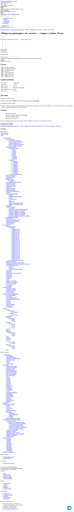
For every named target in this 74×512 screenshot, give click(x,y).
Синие (8, 391)
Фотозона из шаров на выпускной (17, 427)
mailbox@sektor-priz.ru (12, 508)
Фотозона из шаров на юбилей (16, 426)
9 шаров (14, 154)
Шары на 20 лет (16, 252)
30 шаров (14, 158)
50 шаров (8, 441)
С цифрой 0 (15, 173)
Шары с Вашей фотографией (16, 203)
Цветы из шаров (7, 287)
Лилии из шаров (10, 292)
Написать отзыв (4, 132)
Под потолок (9, 218)
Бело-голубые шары (11, 372)
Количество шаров (13, 148)
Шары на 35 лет (16, 256)
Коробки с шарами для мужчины (17, 213)
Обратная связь (7, 497)
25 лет (13, 348)
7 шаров (14, 152)
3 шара (13, 149)
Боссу (7, 349)
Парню (8, 344)
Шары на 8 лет (15, 238)
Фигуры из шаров (7, 478)
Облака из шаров (10, 177)
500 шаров (8, 447)
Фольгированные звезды (15, 196)
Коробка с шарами (10, 206)
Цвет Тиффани (10, 396)
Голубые (8, 378)
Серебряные (9, 389)
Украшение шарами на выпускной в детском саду (18, 264)
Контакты (5, 23)
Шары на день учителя (12, 282)
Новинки (5, 487)
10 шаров (14, 156)
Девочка (11, 266)
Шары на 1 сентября (11, 280)
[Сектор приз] (4, 1)
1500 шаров (9, 449)
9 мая (7, 279)
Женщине (8, 331)
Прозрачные (9, 385)
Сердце (11, 197)
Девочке (11, 313)
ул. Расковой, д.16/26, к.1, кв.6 (8, 103)
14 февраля (9, 275)
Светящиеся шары (10, 186)
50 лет (13, 321)
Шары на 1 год (15, 229)
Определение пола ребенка (16, 269)
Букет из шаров (10, 139)
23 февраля (9, 277)
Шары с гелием (7, 138)
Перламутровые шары (11, 366)
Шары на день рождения (18, 29)
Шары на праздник (6, 29)
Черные (8, 397)
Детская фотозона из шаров (16, 424)
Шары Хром (9, 178)
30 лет (13, 319)
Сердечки (8, 187)
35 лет (13, 327)
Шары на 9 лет (15, 239)
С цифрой (11, 160)
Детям (7, 309)
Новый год (9, 286)
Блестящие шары (10, 369)
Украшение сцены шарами (12, 432)
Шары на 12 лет (16, 243)
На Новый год (9, 305)
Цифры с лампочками (11, 435)
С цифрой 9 (15, 171)
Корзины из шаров (11, 288)
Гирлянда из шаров (11, 431)
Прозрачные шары (10, 190)
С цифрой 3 (15, 164)
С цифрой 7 (15, 169)
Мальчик (11, 267)
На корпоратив (10, 436)
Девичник (8, 271)
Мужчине (8, 301)
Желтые (8, 379)
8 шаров (14, 153)
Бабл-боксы (12, 208)
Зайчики (11, 415)
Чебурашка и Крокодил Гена (13, 358)
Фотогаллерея (6, 483)
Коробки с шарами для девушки (17, 214)
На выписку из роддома (12, 265)
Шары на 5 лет (15, 234)
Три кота (8, 361)
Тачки (7, 362)
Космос (8, 406)
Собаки (11, 417)
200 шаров (8, 444)
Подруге (8, 329)
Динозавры (12, 413)
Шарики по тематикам (9, 404)
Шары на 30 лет (16, 254)
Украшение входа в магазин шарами (15, 434)
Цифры (11, 195)
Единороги (9, 408)
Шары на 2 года (16, 230)
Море (7, 409)
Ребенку (8, 300)
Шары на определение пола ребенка (15, 262)
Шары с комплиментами (12, 221)
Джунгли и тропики (11, 410)
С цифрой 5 (15, 166)
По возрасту (12, 227)
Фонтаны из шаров (11, 147)
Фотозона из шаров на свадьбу (16, 422)
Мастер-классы (7, 458)
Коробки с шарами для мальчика (17, 210)
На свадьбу (9, 270)
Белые (7, 376)
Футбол (8, 405)
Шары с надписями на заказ (16, 204)
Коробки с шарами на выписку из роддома (19, 216)
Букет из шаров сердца (14, 143)
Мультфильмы (6, 354)
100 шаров (8, 443)
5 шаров (14, 151)
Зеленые (8, 380)
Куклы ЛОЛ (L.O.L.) (11, 357)
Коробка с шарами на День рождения (18, 209)
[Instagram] (14, 468)
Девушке (8, 303)
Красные (8, 383)
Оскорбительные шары (12, 217)
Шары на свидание (11, 261)
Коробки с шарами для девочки (17, 212)
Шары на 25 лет (16, 253)
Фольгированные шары (12, 193)
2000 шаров (9, 450)
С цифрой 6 (15, 167)
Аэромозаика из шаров (12, 430)
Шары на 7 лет (15, 236)
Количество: (4, 57)
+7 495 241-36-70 (5, 25)
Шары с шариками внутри (12, 191)
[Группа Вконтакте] (6, 468)
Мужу (7, 340)
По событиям (6, 225)
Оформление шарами (8, 457)
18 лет (13, 347)
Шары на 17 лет (16, 249)
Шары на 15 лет (16, 247)
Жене (7, 336)
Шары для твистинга (8, 452)
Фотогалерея (6, 20)
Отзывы (5, 19)
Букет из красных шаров (15, 145)
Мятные (8, 384)
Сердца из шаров (10, 304)
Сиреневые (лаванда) (11, 392)
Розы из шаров (10, 291)
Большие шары (10, 179)
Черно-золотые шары (11, 371)
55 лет (13, 335)
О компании (6, 22)
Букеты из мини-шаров (15, 140)
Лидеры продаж (7, 488)
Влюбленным (9, 316)
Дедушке (8, 339)
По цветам (6, 365)
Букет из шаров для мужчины (16, 144)
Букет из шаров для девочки (16, 141)
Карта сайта (6, 498)
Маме (7, 330)
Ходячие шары (12, 199)
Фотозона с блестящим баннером (17, 423)
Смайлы (8, 192)
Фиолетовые (9, 393)
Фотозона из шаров (11, 421)
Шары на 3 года (16, 231)
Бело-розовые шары (11, 374)
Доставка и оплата (8, 18)
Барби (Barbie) (9, 363)
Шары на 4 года (16, 232)
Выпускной (9, 274)
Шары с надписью (10, 184)
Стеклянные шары (10, 183)
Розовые (8, 387)
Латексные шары (10, 222)
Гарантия (5, 496)
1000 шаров (9, 448)
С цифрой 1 (15, 161)
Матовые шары (10, 400)
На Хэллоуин (9, 284)
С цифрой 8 (15, 170)
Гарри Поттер (9, 356)
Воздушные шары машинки (13, 418)
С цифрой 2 (15, 162)
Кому (4, 308)
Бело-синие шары (10, 375)
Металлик (8, 401)
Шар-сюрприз (9, 223)
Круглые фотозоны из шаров (16, 428)
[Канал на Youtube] (19, 468)
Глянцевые (9, 398)
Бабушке (8, 338)
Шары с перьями (10, 188)
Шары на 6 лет (15, 235)
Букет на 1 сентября (11, 283)
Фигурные (11, 201)
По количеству (7, 437)
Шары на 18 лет (16, 251)
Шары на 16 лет (16, 248)
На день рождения (10, 226)
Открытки (6, 402)
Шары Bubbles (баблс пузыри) (13, 182)
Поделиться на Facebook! (7, 123)
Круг (10, 200)
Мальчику (11, 310)
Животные (9, 411)
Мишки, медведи (13, 414)
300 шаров (8, 445)
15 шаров (14, 157)
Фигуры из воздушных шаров (10, 293)
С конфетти (12, 180)
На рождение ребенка (11, 297)
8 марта (8, 278)
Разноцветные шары (11, 367)
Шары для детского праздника (13, 273)
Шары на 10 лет (16, 240)
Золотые (8, 382)
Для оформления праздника (13, 299)
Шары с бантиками (11, 175)
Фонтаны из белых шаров (15, 174)
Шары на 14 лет (16, 245)
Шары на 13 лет (16, 244)
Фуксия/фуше (9, 395)
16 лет (13, 325)
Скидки (5, 486)
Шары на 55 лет (16, 258)
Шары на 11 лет (16, 241)
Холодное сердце (10, 359)
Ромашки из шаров (11, 290)
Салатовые (9, 388)
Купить (2, 59)
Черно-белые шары (11, 370)
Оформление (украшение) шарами (11, 419)
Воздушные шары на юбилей (16, 260)
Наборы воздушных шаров (13, 219)
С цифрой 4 (15, 165)
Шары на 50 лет (16, 257)
